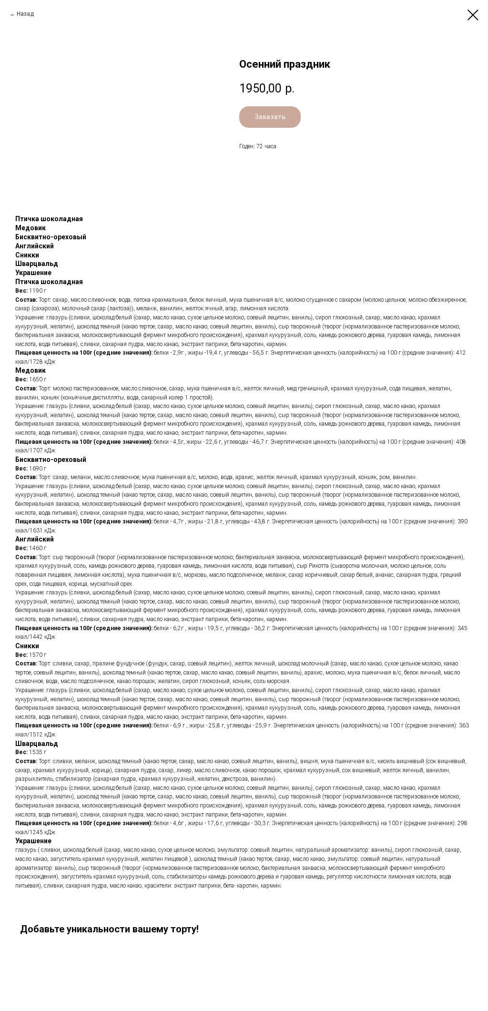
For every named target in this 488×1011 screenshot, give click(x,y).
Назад (25, 13)
